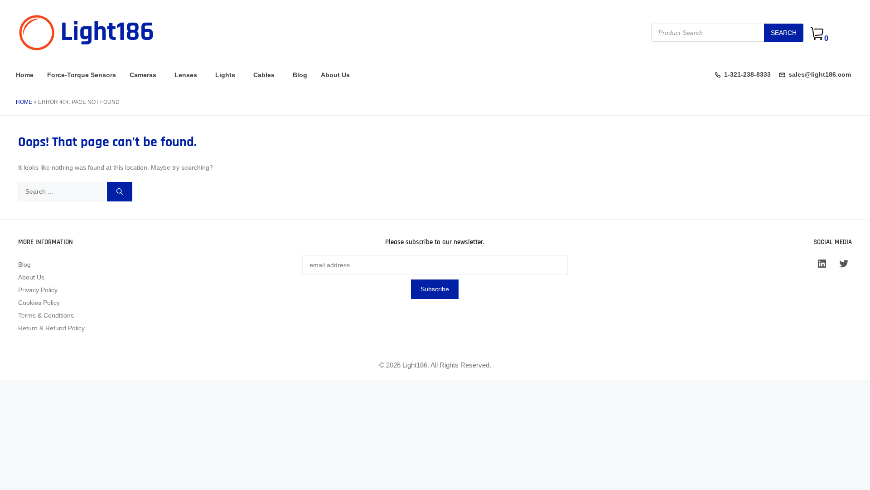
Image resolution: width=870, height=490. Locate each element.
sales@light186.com (819, 74)
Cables (264, 74)
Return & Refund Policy (51, 328)
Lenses (185, 74)
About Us (335, 74)
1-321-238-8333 (747, 74)
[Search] (119, 191)
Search (784, 32)
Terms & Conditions (46, 315)
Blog (300, 74)
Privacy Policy (38, 290)
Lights (225, 74)
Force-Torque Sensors (81, 74)
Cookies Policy (39, 302)
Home (25, 74)
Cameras (143, 74)
